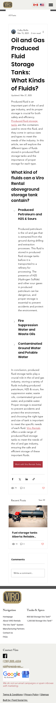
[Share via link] (33, 479)
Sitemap (44, 694)
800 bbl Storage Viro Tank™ (39, 617)
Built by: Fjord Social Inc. (15, 700)
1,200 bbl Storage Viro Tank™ (40, 621)
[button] (28, 216)
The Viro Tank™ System (13, 625)
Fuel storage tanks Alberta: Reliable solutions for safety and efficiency (25, 534)
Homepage (8, 617)
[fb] (5, 656)
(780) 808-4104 (12, 661)
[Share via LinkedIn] (26, 479)
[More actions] (43, 31)
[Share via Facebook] (12, 479)
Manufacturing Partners (13, 629)
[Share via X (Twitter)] (19, 479)
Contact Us (8, 633)
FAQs (5, 637)
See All (42, 500)
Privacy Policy (31, 694)
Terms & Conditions (13, 694)
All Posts (12, 15)
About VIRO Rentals (12, 621)
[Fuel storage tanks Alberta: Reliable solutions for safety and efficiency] (28, 516)
